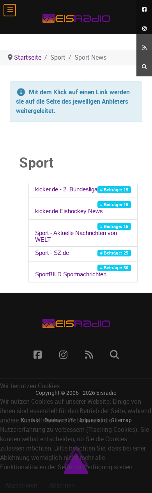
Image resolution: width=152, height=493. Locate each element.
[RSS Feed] (144, 47)
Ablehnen (62, 485)
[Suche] (144, 66)
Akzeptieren (21, 485)
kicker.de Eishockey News (69, 211)
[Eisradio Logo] (76, 17)
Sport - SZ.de (52, 252)
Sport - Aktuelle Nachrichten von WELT (76, 236)
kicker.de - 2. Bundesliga (66, 189)
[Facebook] (144, 9)
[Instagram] (144, 28)
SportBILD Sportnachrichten (70, 274)
